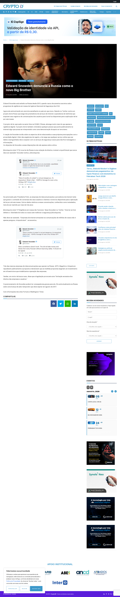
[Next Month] (115, 391)
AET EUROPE (99, 106)
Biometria (65, 12)
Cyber (47, 12)
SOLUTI (100, 125)
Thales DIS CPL (92, 132)
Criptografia (21, 12)
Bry (107, 106)
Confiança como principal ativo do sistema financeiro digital (107, 228)
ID (28, 12)
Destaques (22, 80)
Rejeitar (24, 588)
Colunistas (98, 136)
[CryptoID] (13, 6)
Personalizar (12, 588)
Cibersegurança (12, 80)
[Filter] (91, 387)
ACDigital (90, 106)
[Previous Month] (112, 391)
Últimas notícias (60, 6)
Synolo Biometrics (93, 128)
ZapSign (90, 136)
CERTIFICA (90, 110)
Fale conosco (106, 6)
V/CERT (108, 132)
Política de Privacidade (13, 581)
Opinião (108, 12)
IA (32, 12)
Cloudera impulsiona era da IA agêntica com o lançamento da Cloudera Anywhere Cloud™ (107, 239)
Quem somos (75, 6)
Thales (101, 132)
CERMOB (98, 110)
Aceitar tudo (36, 588)
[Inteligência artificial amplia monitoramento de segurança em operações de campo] (92, 251)
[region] (24, 580)
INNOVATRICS (91, 117)
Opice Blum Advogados (103, 121)
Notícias (30, 80)
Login (114, 1)
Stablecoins (83, 12)
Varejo (102, 12)
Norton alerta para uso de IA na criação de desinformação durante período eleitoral (107, 218)
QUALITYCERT (91, 125)
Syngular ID (105, 128)
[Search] (116, 6)
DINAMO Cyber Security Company (97, 113)
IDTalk (41, 12)
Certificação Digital (74, 11)
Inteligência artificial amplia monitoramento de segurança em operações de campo (106, 249)
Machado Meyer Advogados (106, 117)
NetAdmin (90, 121)
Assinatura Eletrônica (55, 11)
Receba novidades (91, 6)
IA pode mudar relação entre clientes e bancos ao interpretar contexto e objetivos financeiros (107, 207)
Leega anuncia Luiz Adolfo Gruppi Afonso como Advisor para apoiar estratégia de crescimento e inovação (107, 197)
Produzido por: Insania (9, 594)
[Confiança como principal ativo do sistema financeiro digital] (92, 230)
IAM (36, 12)
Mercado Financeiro (93, 11)
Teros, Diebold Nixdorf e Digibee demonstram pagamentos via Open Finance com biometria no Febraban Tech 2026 (101, 172)
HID (111, 113)
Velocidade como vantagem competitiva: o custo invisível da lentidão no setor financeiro (107, 186)
